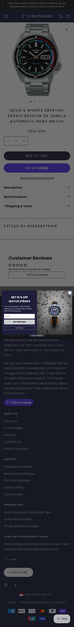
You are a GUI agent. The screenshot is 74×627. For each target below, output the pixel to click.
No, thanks (19, 328)
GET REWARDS (19, 322)
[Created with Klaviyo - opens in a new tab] (37, 335)
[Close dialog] (70, 292)
